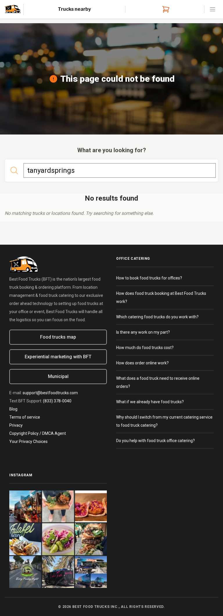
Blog (13, 409)
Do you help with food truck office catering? (155, 440)
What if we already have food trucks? (150, 401)
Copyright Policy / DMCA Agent (37, 433)
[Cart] (164, 9)
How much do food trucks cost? (145, 347)
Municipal (58, 376)
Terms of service (24, 417)
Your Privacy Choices (28, 441)
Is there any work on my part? (143, 332)
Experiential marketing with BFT (58, 356)
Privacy (16, 425)
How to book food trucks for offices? (149, 278)
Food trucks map (58, 337)
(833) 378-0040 (57, 401)
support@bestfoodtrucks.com (50, 392)
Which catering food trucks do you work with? (157, 317)
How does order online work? (142, 363)
